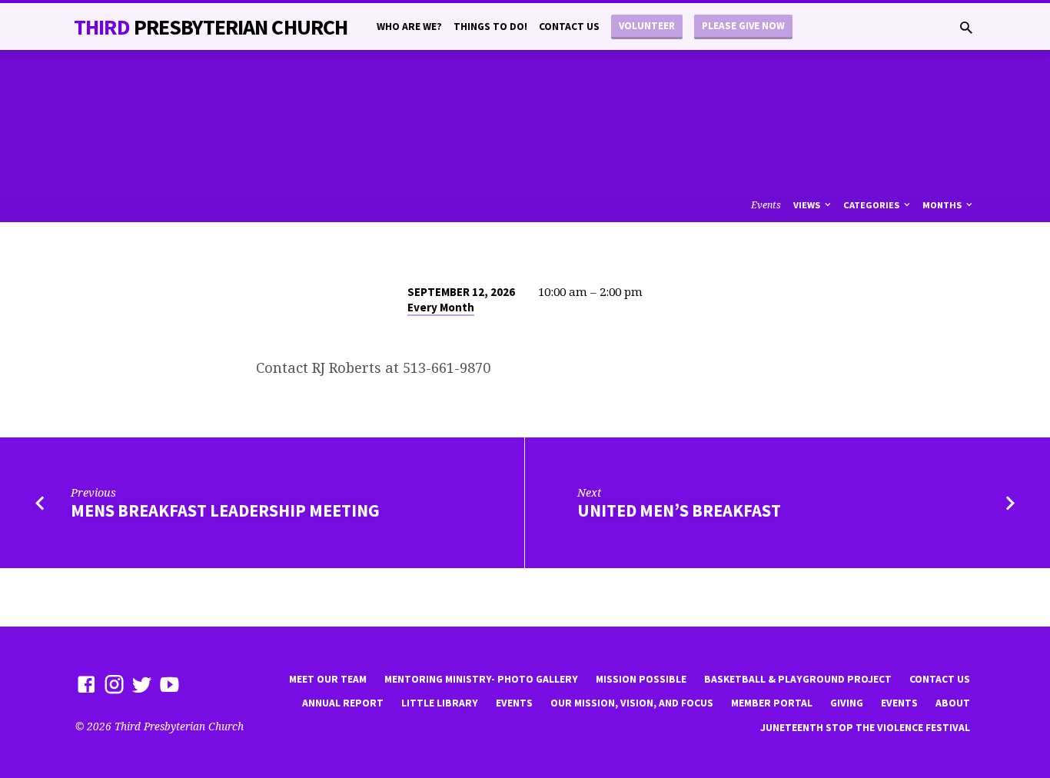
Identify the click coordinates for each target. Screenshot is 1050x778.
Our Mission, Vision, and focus (631, 703)
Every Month (440, 307)
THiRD (210, 27)
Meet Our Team (328, 679)
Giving (846, 703)
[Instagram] (114, 684)
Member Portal (771, 703)
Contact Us (569, 26)
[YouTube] (169, 684)
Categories (872, 205)
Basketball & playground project (798, 679)
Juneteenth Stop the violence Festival (865, 727)
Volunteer (647, 25)
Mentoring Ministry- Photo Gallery (481, 679)
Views (807, 205)
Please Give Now (743, 25)
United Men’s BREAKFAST (679, 510)
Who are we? (409, 26)
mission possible (641, 679)
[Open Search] (966, 27)
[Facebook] (86, 684)
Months (943, 205)
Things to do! (490, 26)
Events (766, 204)
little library (439, 703)
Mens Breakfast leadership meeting (225, 510)
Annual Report (343, 703)
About (952, 703)
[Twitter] (142, 684)
